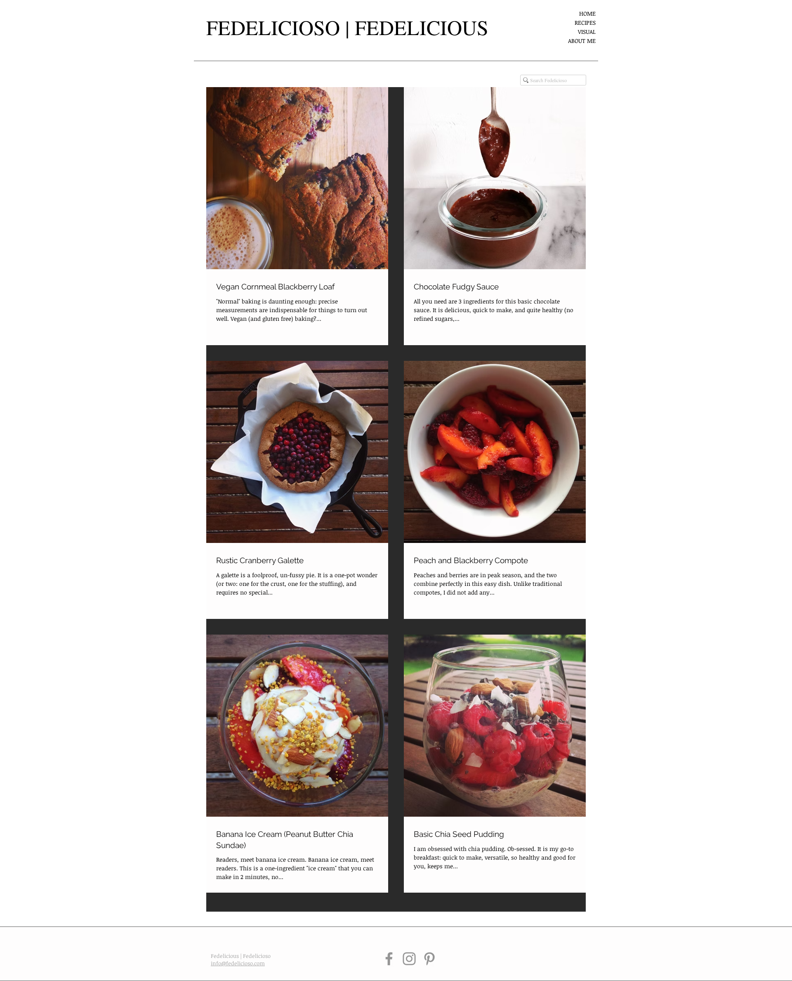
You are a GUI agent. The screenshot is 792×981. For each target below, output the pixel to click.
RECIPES (585, 22)
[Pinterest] (429, 958)
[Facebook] (389, 958)
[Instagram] (409, 958)
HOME (587, 13)
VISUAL (587, 32)
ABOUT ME (582, 41)
